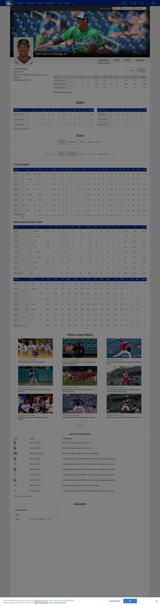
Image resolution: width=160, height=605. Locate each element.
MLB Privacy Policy (41, 602)
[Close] (156, 601)
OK (130, 601)
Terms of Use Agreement (58, 602)
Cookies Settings (114, 601)
